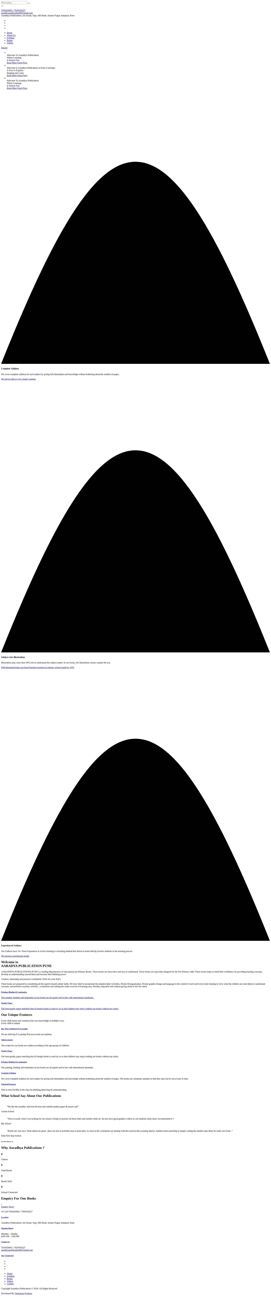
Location (4, 1217)
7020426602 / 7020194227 (13, 10)
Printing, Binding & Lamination (14, 1062)
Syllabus (10, 38)
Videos (10, 43)
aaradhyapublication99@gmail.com (17, 13)
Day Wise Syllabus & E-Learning (14, 1029)
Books (10, 40)
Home (9, 33)
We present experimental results (15, 956)
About (9, 1273)
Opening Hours (7, 1228)
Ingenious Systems (23, 1293)
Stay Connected (7, 1256)
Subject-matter (7, 1040)
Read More (12, 63)
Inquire (4, 48)
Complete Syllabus (8, 1073)
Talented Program (8, 1084)
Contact (10, 1284)
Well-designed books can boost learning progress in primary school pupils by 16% (37, 667)
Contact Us (5, 1242)
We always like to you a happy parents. (18, 379)
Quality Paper (6, 1051)
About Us (11, 35)
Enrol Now (22, 63)
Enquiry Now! (7, 1207)
